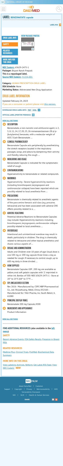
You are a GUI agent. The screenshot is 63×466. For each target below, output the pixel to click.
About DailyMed (25, 386)
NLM (22, 395)
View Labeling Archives (13, 364)
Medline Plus (9, 352)
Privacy (29, 389)
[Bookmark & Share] (56, 399)
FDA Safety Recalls (33, 339)
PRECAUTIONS (12, 195)
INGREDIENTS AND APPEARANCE (19, 308)
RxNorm (29, 364)
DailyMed (32, 9)
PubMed (33, 352)
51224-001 (27, 77)
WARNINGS (11, 178)
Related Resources (7, 52)
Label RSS (54, 25)
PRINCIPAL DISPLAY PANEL (17, 300)
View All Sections (10, 120)
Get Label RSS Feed (42, 364)
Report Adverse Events (13, 339)
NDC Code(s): (8, 67)
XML (35, 110)
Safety (6, 44)
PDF (29, 110)
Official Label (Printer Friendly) (16, 115)
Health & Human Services (39, 395)
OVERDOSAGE (12, 230)
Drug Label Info (9, 37)
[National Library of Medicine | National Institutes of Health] (31, 381)
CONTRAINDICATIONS (15, 170)
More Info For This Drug (9, 61)
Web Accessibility (43, 389)
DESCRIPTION (12, 124)
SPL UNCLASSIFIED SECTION (18, 283)
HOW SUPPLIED (13, 265)
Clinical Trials (22, 352)
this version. (50, 104)
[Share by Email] (53, 399)
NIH (14, 395)
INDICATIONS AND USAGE (17, 159)
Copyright (18, 389)
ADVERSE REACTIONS (15, 213)
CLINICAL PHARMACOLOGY (17, 141)
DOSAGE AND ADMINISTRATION (19, 248)
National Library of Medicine (20, 2)
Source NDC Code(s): (11, 77)
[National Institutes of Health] (4, 2)
